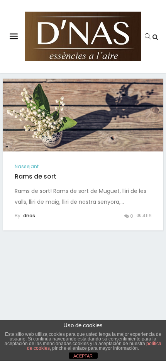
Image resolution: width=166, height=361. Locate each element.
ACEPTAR (83, 356)
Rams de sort (35, 176)
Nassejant (27, 166)
